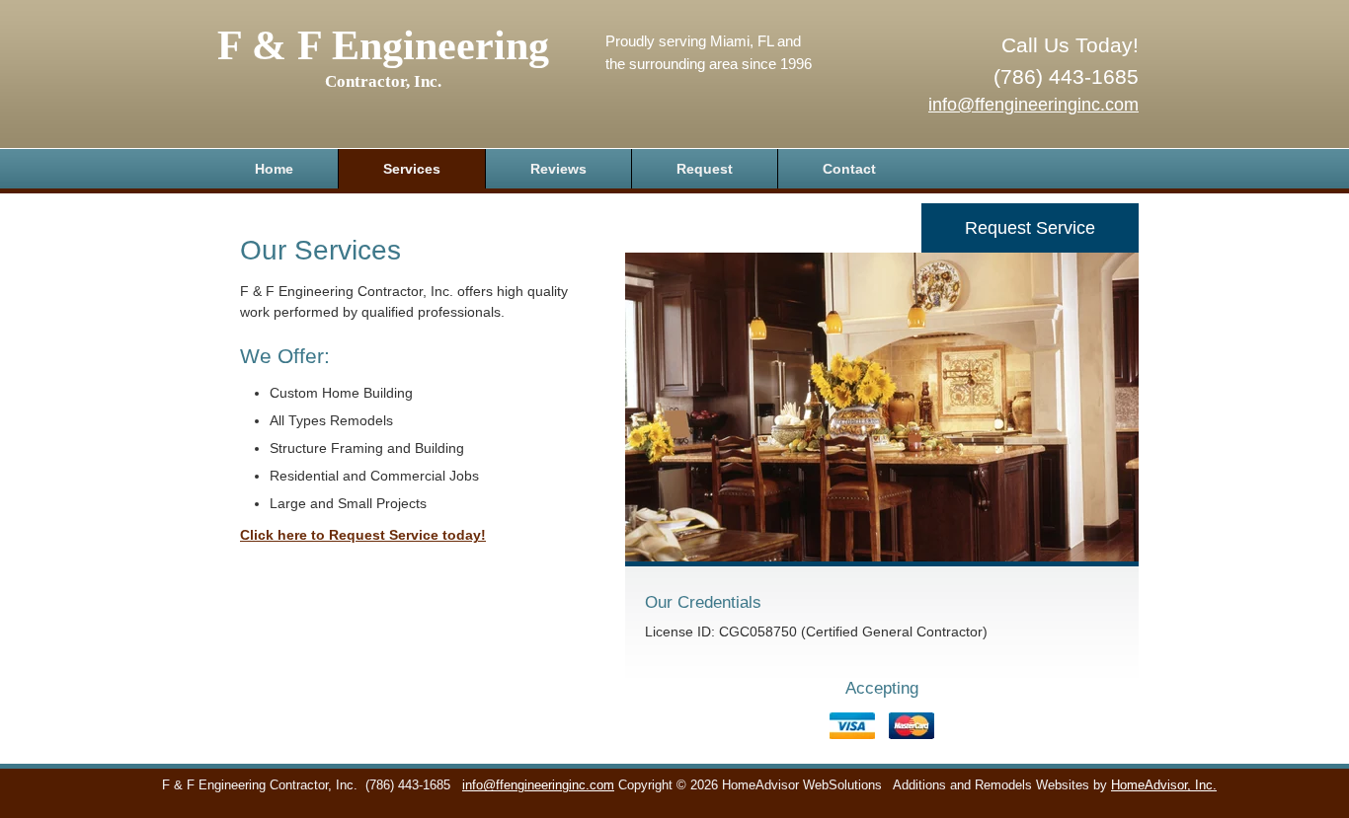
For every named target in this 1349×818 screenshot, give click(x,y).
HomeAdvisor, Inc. (1164, 785)
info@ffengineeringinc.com (1033, 104)
